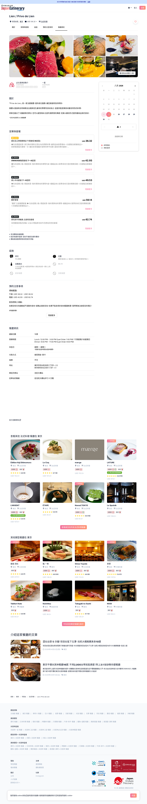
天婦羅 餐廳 (57, 721)
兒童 (60, 256)
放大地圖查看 (14, 420)
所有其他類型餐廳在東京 (73, 624)
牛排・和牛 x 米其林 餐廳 (105, 746)
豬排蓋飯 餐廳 (96, 721)
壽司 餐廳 (14, 721)
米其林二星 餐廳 (31, 730)
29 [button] (134, 114)
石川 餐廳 (48, 713)
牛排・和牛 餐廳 (69, 721)
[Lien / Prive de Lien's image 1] (41, 56)
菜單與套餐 (25, 27)
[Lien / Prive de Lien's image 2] (89, 45)
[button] (130, 8)
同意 (133, 795)
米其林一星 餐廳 (16, 730)
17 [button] (109, 109)
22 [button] (134, 109)
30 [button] (104, 119)
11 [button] (114, 104)
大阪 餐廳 (79, 713)
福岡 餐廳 (120, 713)
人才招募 (14, 779)
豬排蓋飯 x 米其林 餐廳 (39, 749)
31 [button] (109, 119)
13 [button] (124, 104)
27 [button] (124, 114)
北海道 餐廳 (15, 713)
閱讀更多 (88, 150)
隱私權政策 (40, 767)
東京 (21, 21)
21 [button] (129, 109)
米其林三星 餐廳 (45, 730)
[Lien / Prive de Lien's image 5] (122, 66)
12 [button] (119, 104)
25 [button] (114, 114)
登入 (135, 8)
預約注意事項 (48, 27)
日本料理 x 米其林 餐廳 (35, 746)
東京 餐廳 (26, 713)
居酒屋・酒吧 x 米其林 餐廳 (59, 749)
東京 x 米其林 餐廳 (17, 738)
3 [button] (108, 99)
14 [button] (129, 104)
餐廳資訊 (61, 27)
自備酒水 (18, 264)
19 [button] (119, 109)
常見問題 (14, 764)
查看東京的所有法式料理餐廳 (73, 527)
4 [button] (113, 99)
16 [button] (104, 109)
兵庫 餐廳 (89, 713)
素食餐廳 (18, 273)
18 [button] (114, 109)
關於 (13, 27)
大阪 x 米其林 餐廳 (49, 738)
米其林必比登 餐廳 (60, 730)
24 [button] (109, 114)
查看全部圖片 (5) (127, 73)
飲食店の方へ (15, 782)
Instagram (40, 776)
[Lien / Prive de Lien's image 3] (122, 45)
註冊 (142, 8)
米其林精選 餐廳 (75, 730)
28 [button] (129, 114)
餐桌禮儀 (14, 767)
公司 (12, 776)
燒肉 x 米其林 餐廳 (52, 746)
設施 (35, 27)
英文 (17, 256)
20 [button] (124, 109)
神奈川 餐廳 (37, 713)
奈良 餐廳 (99, 713)
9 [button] (103, 104)
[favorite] (135, 21)
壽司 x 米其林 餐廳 (17, 746)
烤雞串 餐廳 (46, 721)
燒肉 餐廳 (36, 721)
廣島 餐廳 (110, 713)
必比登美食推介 (22, 83)
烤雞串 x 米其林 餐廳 (69, 746)
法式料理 (44, 21)
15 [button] (134, 104)
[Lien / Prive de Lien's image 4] (89, 66)
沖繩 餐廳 (130, 713)
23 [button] (104, 114)
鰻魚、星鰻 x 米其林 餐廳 (19, 749)
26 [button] (119, 114)
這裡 (89, 2)
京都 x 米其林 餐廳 (33, 738)
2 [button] (103, 99)
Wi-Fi (60, 264)
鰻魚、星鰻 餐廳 (83, 721)
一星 (44, 83)
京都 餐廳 (68, 713)
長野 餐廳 (58, 713)
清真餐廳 (61, 273)
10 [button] (109, 104)
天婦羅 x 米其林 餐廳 (86, 746)
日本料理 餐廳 (25, 721)
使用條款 (39, 764)
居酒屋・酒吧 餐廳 (110, 721)
